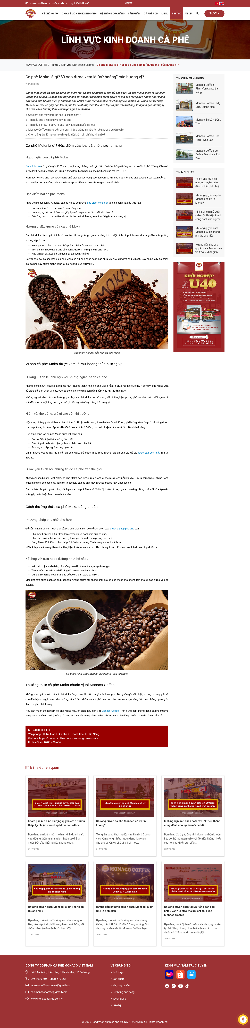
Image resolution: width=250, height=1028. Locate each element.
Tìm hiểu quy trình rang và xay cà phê (49, 119)
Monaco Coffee (110, 710)
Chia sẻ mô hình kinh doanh (79, 13)
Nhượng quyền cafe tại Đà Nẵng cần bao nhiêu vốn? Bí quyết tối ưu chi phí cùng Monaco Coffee (189, 911)
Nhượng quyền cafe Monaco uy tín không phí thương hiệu (56, 909)
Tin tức (176, 13)
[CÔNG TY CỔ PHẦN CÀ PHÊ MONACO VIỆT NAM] (31, 13)
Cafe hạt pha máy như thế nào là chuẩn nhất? (54, 114)
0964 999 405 (81, 3)
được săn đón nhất (149, 452)
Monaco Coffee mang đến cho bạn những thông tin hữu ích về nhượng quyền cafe (76, 129)
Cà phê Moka (33, 166)
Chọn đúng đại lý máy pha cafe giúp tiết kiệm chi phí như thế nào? (66, 134)
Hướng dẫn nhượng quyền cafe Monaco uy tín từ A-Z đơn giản (124, 909)
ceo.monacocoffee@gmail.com (49, 992)
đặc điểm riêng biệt (97, 202)
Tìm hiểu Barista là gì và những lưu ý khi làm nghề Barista (61, 124)
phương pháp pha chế (122, 528)
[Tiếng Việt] (217, 3)
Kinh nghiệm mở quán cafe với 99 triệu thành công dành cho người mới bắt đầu (192, 823)
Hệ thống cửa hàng (112, 13)
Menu (164, 13)
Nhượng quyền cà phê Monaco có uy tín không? (121, 823)
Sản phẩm (134, 13)
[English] (222, 3)
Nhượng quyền (121, 985)
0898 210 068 (58, 978)
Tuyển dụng (119, 998)
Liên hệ (117, 1005)
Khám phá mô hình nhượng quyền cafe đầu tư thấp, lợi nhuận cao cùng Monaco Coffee (56, 823)
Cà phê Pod (151, 13)
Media (188, 13)
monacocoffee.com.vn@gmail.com (48, 3)
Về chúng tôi (50, 13)
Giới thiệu (118, 972)
